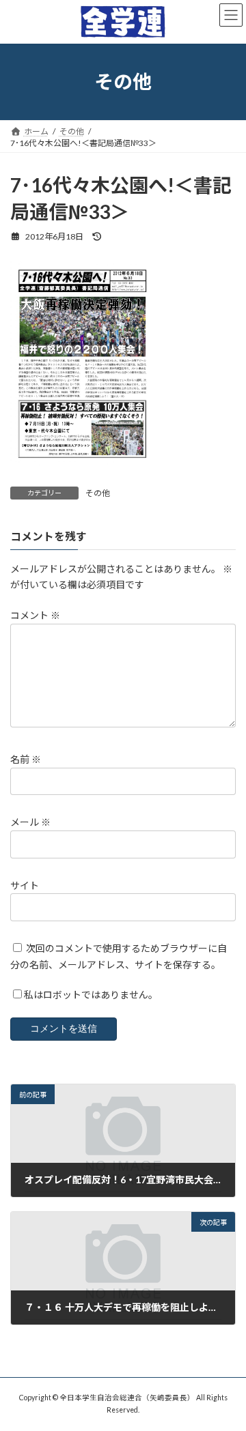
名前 (25, 759)
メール (30, 822)
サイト (24, 885)
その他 (97, 493)
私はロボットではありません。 (91, 995)
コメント (35, 616)
